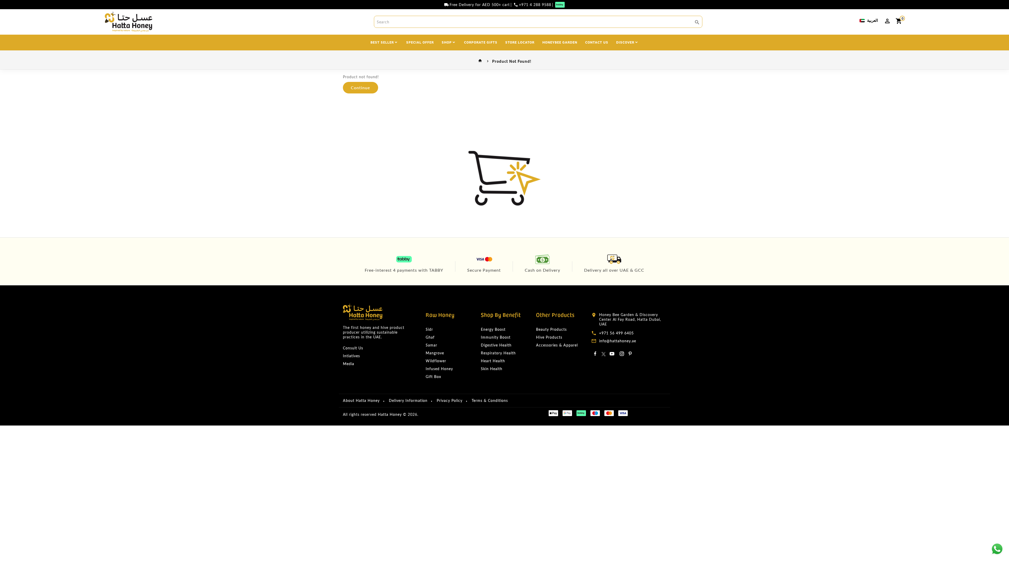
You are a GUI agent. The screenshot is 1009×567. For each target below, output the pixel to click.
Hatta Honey (390, 414)
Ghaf (430, 337)
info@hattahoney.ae (617, 340)
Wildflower (436, 360)
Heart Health (493, 360)
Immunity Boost (496, 337)
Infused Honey (439, 368)
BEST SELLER (382, 42)
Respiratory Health (498, 352)
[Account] (887, 21)
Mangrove (435, 352)
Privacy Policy (449, 400)
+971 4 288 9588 (535, 4)
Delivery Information (408, 400)
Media (348, 363)
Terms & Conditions (490, 400)
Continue (360, 88)
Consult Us (353, 347)
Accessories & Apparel (557, 345)
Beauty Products (551, 329)
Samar (431, 345)
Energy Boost (493, 329)
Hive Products (549, 337)
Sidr (429, 329)
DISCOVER (625, 42)
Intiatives (351, 355)
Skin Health (491, 368)
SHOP (447, 42)
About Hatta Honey (361, 400)
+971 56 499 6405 (616, 332)
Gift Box (433, 376)
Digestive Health (496, 345)
